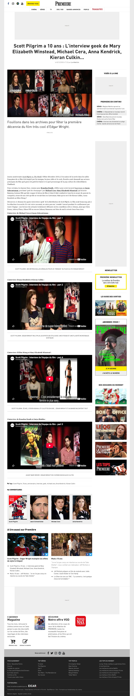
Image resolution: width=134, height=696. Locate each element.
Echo (39, 670)
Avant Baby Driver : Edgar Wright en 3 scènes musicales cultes (50, 475)
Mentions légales (12, 694)
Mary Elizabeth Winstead (67, 190)
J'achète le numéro (111, 373)
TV (51, 9)
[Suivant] (90, 507)
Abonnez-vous (33, 4)
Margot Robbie (73, 673)
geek (44, 483)
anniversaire (32, 483)
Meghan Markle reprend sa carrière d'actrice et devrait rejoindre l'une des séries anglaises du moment (110, 108)
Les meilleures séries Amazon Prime (111, 670)
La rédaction (75, 62)
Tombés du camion (13, 668)
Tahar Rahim (73, 675)
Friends (40, 664)
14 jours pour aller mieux (15, 677)
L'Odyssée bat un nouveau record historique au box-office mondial (111, 113)
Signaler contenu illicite (24, 694)
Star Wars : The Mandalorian (47, 673)
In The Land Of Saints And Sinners (18, 670)
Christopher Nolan (75, 664)
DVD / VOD (60, 9)
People (86, 9)
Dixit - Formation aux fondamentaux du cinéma (69, 689)
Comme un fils (12, 675)
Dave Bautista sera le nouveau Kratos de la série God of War (109, 118)
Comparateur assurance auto (15, 689)
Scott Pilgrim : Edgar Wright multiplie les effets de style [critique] (27, 560)
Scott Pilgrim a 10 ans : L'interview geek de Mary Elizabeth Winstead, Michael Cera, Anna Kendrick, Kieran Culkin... (27, 568)
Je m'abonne (111, 368)
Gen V (40, 668)
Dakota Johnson (74, 668)
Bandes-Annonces (73, 9)
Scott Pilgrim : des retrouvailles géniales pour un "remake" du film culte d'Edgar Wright (49, 269)
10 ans (25, 483)
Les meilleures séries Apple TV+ (109, 673)
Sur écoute (41, 675)
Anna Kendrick (61, 483)
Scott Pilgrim (17, 483)
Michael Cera (50, 190)
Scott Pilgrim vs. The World (32, 177)
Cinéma (34, 9)
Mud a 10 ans (56, 559)
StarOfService (51, 689)
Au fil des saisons (13, 673)
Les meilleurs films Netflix (107, 675)
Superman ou (80, 188)
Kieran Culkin (70, 483)
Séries (42, 9)
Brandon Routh (47, 188)
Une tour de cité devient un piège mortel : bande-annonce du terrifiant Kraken (111, 123)
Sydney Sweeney (74, 670)
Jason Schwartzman (36, 521)
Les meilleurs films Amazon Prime (110, 677)
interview (39, 483)
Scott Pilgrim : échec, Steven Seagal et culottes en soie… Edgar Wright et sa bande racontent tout (50, 408)
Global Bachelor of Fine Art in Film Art (35, 689)
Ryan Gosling (73, 666)
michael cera (51, 483)
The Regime (42, 666)
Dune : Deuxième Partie (14, 664)
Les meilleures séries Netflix (108, 668)
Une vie (9, 666)
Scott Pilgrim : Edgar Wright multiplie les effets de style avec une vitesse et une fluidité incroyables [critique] (50, 337)
